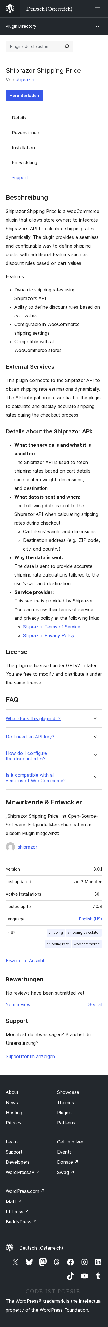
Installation (23, 148)
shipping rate (58, 944)
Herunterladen (24, 95)
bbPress (17, 1211)
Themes (65, 1102)
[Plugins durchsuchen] (67, 46)
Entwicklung (24, 162)
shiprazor (25, 80)
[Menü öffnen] (99, 8)
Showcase (68, 1092)
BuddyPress (21, 1222)
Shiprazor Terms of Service (51, 627)
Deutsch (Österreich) (41, 1248)
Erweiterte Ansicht (25, 960)
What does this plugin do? (33, 718)
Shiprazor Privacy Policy (49, 635)
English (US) (90, 918)
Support (20, 177)
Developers (18, 1162)
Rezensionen (25, 133)
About (12, 1092)
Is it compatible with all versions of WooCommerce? (36, 777)
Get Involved (71, 1142)
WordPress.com (25, 1191)
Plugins (64, 1112)
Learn (12, 1142)
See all (95, 1004)
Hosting (14, 1112)
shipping (55, 932)
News (12, 1102)
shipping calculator (84, 932)
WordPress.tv (23, 1172)
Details (19, 118)
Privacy (14, 1123)
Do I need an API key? (30, 737)
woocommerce (87, 944)
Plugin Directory (21, 26)
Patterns (66, 1123)
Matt (14, 1201)
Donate (68, 1162)
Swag (66, 1172)
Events (64, 1152)
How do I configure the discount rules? (26, 755)
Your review (18, 1004)
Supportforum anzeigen (30, 1056)
